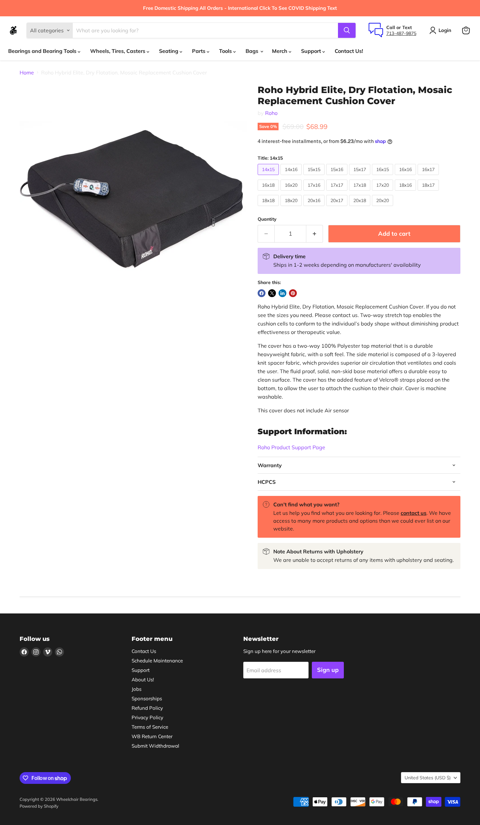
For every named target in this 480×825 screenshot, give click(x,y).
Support (311, 51)
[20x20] (383, 207)
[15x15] (314, 176)
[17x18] (360, 192)
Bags (253, 51)
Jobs (136, 689)
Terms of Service (150, 727)
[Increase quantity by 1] (314, 234)
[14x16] (291, 176)
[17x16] (314, 192)
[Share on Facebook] (261, 293)
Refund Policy (147, 708)
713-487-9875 (401, 33)
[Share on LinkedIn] (282, 293)
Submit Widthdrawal (155, 746)
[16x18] (269, 192)
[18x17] (429, 192)
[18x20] (291, 207)
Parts (199, 51)
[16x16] (406, 176)
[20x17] (337, 207)
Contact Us (144, 651)
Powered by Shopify (39, 806)
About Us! (143, 679)
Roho (271, 113)
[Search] (347, 30)
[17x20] (383, 192)
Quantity (267, 219)
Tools (226, 51)
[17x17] (337, 192)
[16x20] (291, 192)
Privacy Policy (147, 717)
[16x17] (429, 176)
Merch (280, 51)
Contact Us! (349, 51)
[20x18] (360, 207)
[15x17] (360, 176)
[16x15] (383, 176)
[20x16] (314, 207)
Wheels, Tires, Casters (118, 51)
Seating (169, 51)
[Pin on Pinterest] (293, 293)
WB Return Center (152, 736)
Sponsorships (147, 698)
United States (428, 778)
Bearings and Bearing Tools (43, 51)
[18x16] (406, 192)
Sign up (328, 670)
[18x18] (269, 207)
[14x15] (269, 176)
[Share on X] (272, 293)
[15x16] (337, 176)
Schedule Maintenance (157, 661)
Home (27, 72)
